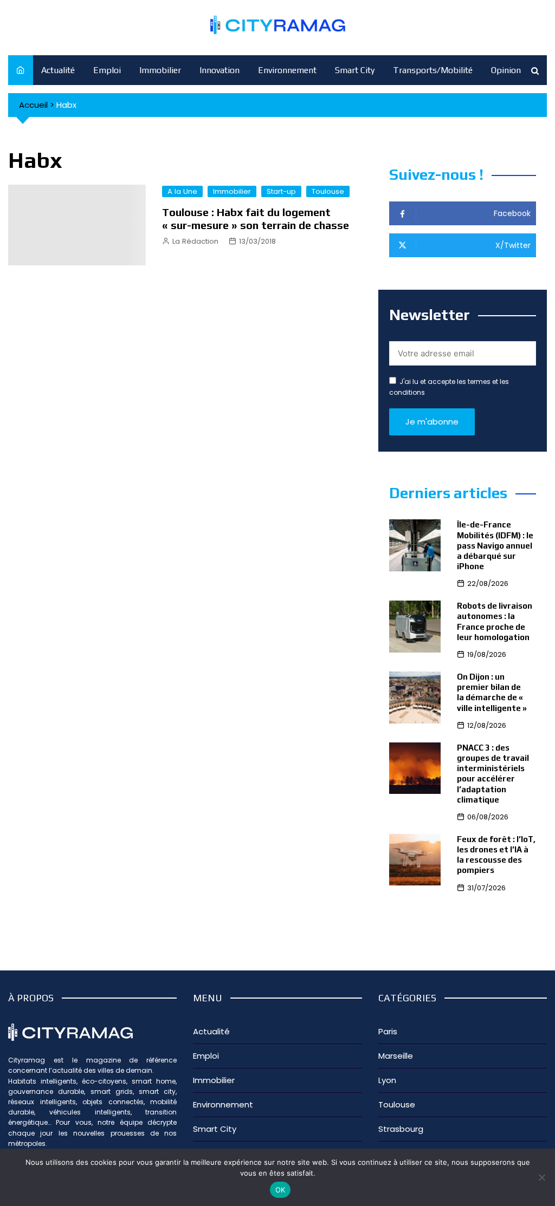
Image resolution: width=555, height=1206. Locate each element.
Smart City (355, 70)
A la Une (182, 191)
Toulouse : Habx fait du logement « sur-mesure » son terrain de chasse (255, 218)
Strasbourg (400, 1129)
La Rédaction (195, 241)
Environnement (287, 70)
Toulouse (328, 191)
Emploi (107, 70)
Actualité (58, 70)
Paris (387, 1031)
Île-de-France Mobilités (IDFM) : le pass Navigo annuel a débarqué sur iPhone (495, 545)
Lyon (387, 1080)
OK (280, 1189)
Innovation (219, 70)
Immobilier (160, 70)
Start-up (281, 191)
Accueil (33, 104)
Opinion (506, 70)
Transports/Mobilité (433, 70)
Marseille (395, 1055)
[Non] (541, 1177)
